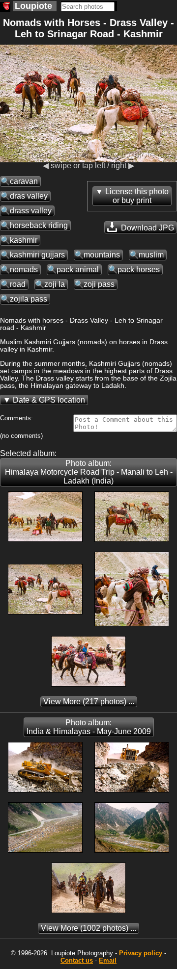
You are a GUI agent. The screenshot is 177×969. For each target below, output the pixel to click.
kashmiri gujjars (37, 255)
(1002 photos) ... (88, 928)
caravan (24, 181)
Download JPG (146, 228)
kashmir (23, 240)
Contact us (76, 960)
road (18, 284)
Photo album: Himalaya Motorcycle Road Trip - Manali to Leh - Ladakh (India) (89, 472)
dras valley (29, 196)
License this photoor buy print (137, 195)
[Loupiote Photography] (5, 7)
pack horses (139, 269)
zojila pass (28, 299)
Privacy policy (140, 953)
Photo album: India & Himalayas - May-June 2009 (89, 727)
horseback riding (39, 225)
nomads (24, 269)
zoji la (54, 284)
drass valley (31, 210)
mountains (102, 255)
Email (108, 960)
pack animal (78, 269)
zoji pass (99, 284)
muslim (151, 255)
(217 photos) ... (88, 701)
